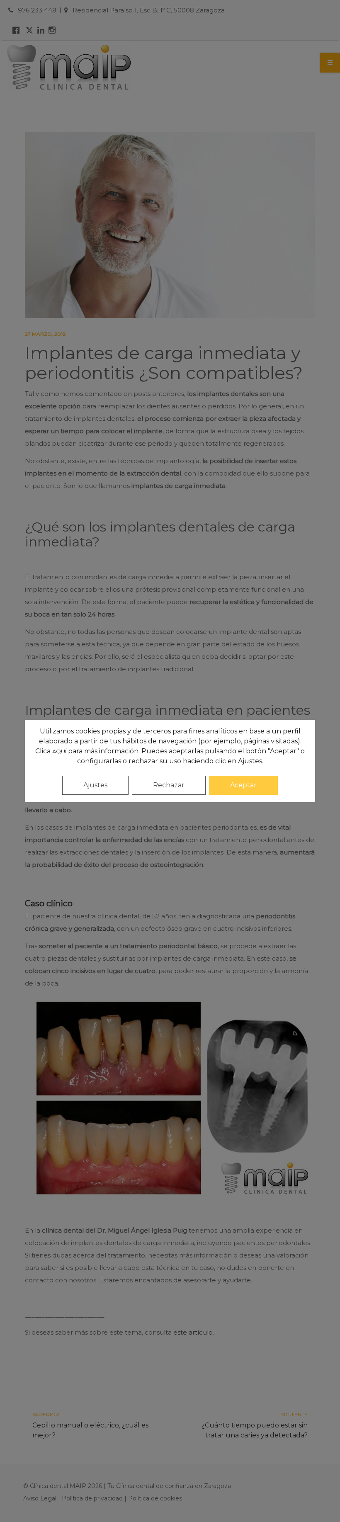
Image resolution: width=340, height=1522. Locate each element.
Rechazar (169, 785)
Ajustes (95, 785)
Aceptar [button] (243, 785)
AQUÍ (59, 751)
